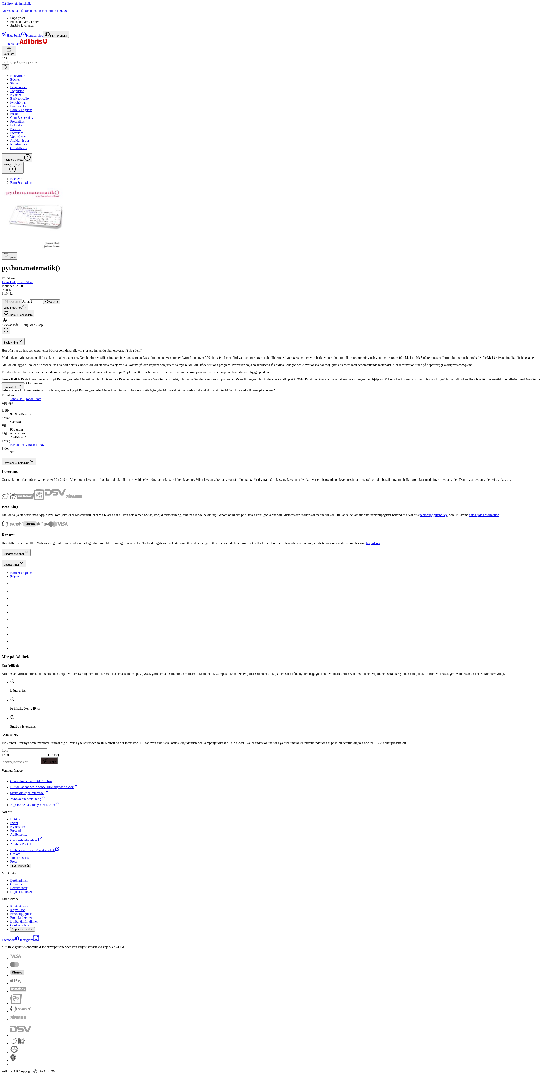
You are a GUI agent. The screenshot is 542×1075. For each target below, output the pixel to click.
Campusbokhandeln (23, 840)
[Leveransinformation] (6, 330)
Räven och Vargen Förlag (27, 444)
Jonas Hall (9, 282)
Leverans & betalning (16, 462)
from (5, 750)
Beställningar (19, 880)
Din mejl (54, 758)
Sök (4, 58)
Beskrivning (10, 342)
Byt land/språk (21, 865)
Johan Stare (25, 282)
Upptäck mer (11, 564)
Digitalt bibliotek (21, 892)
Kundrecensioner (13, 553)
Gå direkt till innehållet (17, 3)
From (5, 755)
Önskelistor (17, 884)
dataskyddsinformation (484, 515)
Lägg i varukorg (12, 307)
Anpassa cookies (22, 929)
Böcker (15, 576)
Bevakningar (18, 888)
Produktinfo (10, 387)
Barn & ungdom (21, 573)
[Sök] (5, 67)
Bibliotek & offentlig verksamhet (32, 850)
